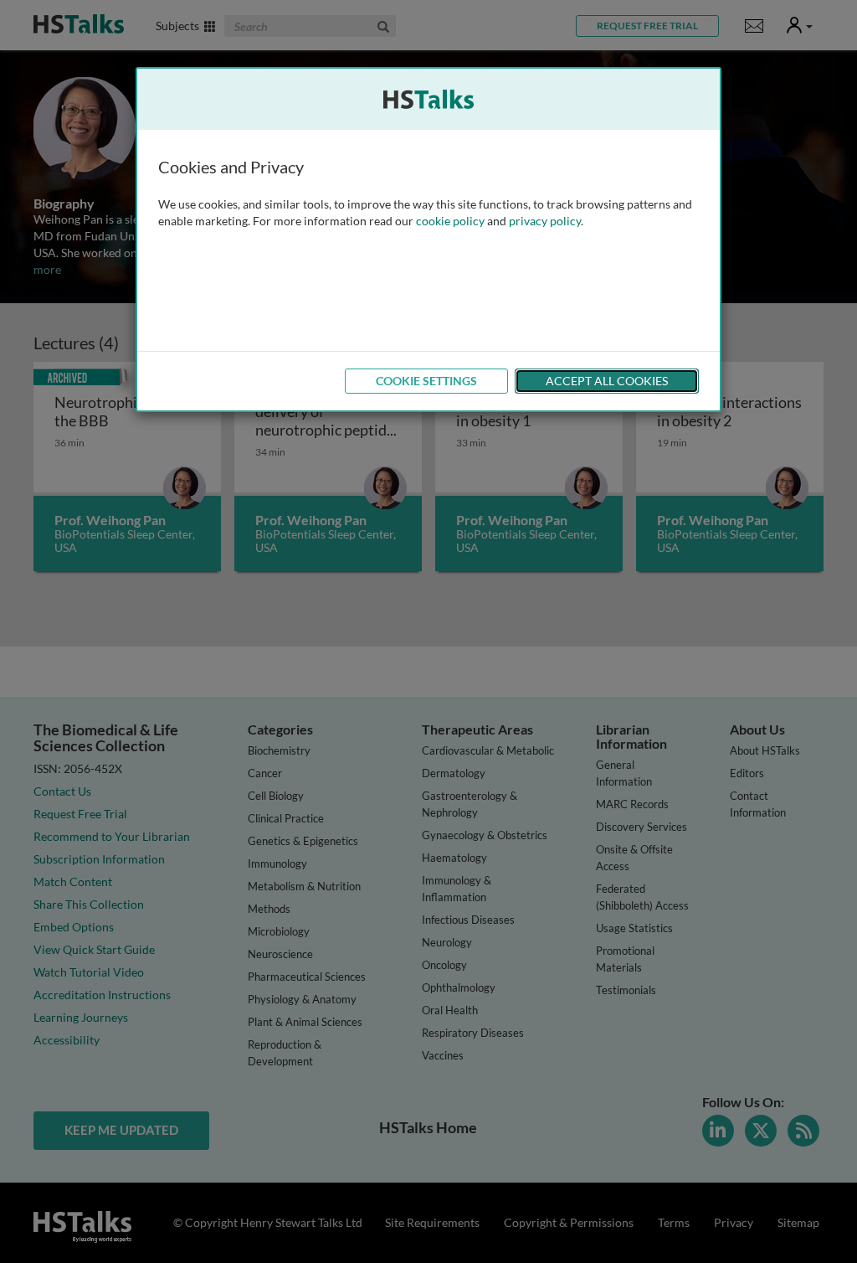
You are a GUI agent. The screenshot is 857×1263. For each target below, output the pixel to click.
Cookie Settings (426, 381)
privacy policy (545, 221)
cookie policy (450, 221)
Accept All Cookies (607, 381)
